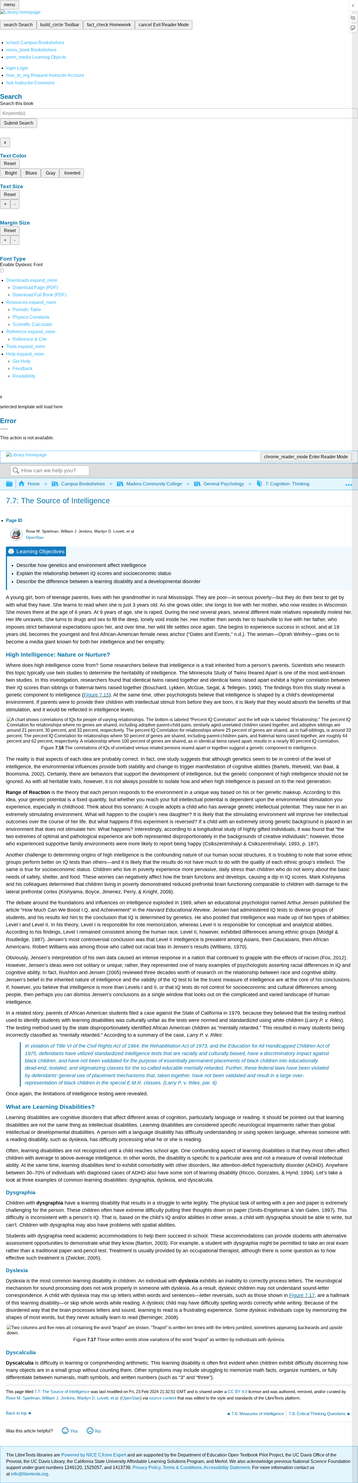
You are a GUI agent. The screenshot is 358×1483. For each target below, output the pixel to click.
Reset (10, 163)
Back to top (16, 1413)
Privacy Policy (147, 1467)
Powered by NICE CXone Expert (94, 1455)
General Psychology (223, 483)
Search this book (16, 103)
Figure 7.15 (96, 695)
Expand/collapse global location (348, 482)
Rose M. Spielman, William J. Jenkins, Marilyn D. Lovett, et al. (62, 1398)
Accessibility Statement (227, 1467)
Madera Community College (154, 483)
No (98, 1431)
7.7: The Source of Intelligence (62, 1391)
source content (162, 1398)
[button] (22, 368)
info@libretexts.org (29, 1474)
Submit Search (18, 123)
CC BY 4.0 (237, 1391)
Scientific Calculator (32, 324)
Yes (74, 1431)
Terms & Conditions (182, 1467)
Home (34, 483)
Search (16, 471)
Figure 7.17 (302, 1295)
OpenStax (35, 537)
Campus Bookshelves (83, 483)
